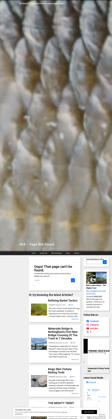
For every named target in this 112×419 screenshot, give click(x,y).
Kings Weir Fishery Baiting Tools (60, 370)
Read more (75, 319)
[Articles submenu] (81, 253)
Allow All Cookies (89, 412)
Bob (72, 305)
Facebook (92, 388)
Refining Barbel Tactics (62, 300)
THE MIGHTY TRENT (61, 403)
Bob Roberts (96, 396)
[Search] (73, 280)
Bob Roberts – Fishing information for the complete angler (41, 3)
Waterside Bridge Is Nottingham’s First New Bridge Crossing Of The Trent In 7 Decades (63, 333)
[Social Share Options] (99, 407)
